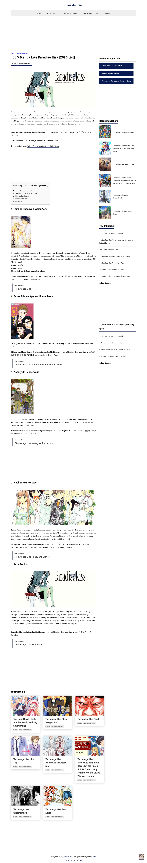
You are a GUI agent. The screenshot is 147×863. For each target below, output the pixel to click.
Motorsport (48, 141)
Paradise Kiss (19, 201)
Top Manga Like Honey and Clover (32, 556)
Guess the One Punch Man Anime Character (115, 349)
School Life (22, 141)
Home (39, 13)
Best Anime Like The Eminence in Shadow (114, 256)
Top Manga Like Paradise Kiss (30, 644)
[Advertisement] (74, 35)
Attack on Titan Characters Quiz (111, 343)
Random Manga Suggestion (112, 66)
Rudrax (94, 857)
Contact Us (68, 860)
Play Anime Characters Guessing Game (116, 81)
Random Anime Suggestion (112, 73)
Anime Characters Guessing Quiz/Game (43, 146)
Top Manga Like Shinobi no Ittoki (111, 269)
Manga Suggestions (90, 13)
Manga (14, 63)
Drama (31, 141)
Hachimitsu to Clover (21, 198)
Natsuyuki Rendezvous (22, 196)
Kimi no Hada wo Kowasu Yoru (24, 191)
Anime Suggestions (69, 13)
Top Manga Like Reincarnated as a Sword (114, 276)
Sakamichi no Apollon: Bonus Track (26, 193)
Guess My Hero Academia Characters (113, 356)
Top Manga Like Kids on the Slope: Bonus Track (38, 364)
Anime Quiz (51, 13)
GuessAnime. (73, 5)
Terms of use (78, 860)
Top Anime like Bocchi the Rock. (111, 233)
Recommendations (22, 53)
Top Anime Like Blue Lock (109, 250)
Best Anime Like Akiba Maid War (111, 263)
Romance (39, 141)
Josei (57, 141)
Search (107, 13)
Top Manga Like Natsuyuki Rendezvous (34, 443)
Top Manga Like (23, 288)
